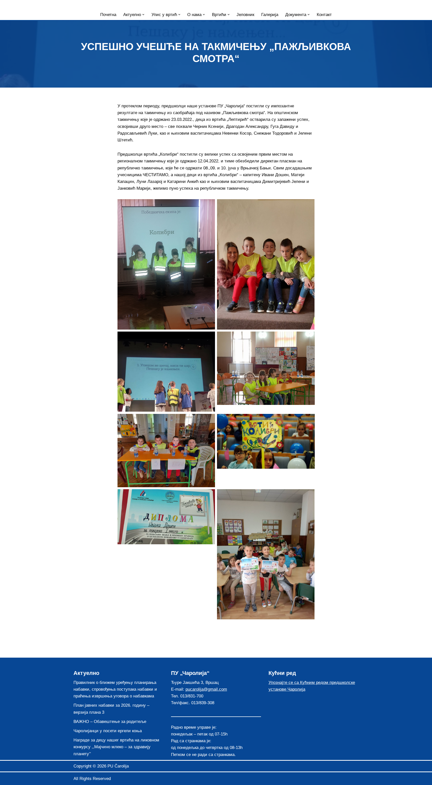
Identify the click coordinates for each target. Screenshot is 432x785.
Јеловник (245, 14)
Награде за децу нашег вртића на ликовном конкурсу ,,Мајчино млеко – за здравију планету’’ (116, 747)
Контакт (324, 14)
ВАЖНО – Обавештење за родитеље (110, 721)
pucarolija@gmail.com (206, 689)
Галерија (269, 14)
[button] (143, 15)
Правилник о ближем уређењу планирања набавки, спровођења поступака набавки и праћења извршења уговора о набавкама (115, 689)
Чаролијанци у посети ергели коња (108, 730)
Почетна (108, 14)
